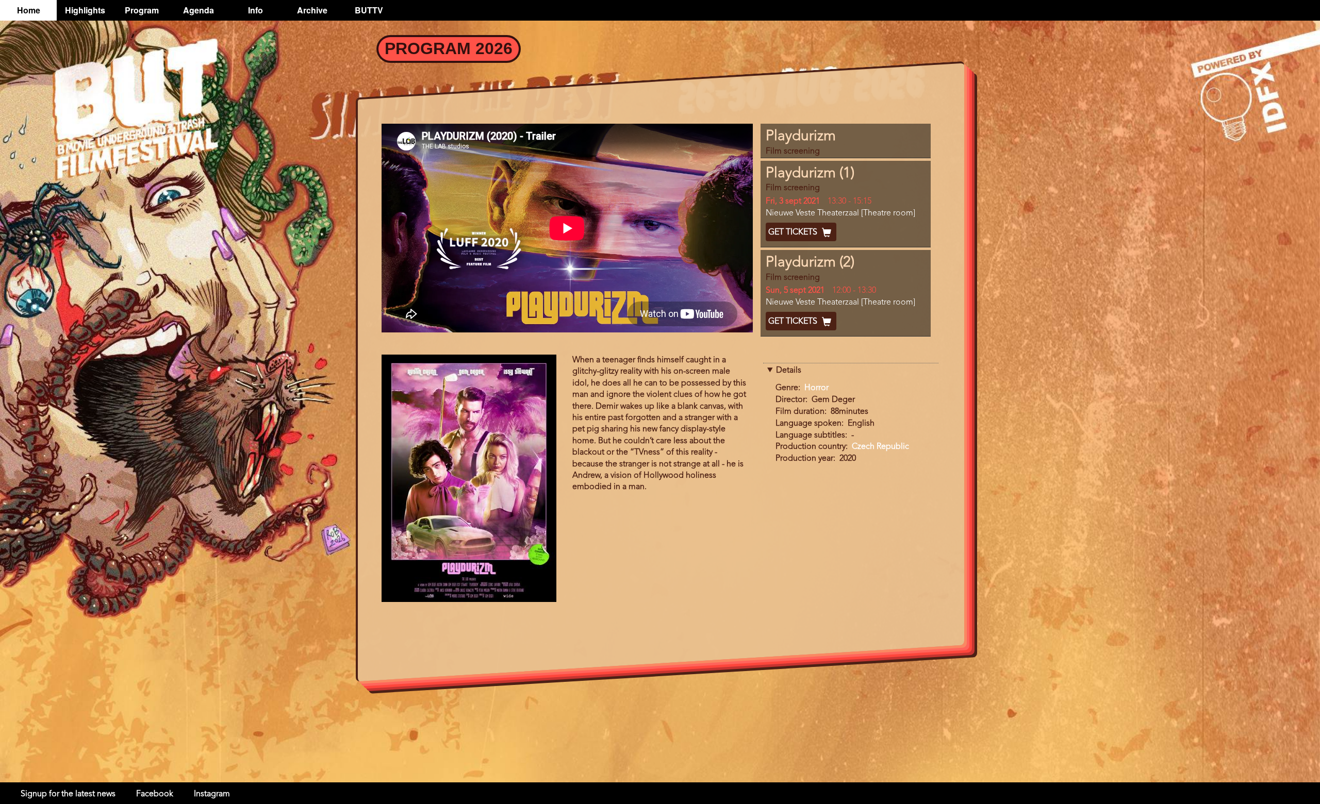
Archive (312, 10)
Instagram (212, 794)
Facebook (154, 794)
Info (255, 10)
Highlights (85, 10)
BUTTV (369, 10)
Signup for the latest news (68, 794)
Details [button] (788, 370)
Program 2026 (449, 48)
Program (142, 10)
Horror (816, 388)
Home (28, 10)
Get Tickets (793, 232)
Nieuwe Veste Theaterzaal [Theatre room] (840, 213)
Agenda (198, 10)
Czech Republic (880, 447)
